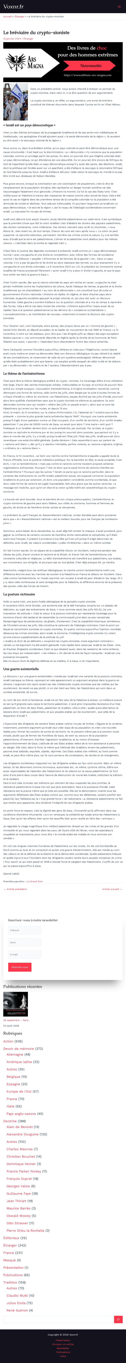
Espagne (13, 1084)
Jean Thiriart (16, 1201)
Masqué (9, 1260)
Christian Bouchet (21, 1156)
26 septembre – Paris (16, 1020)
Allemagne (15, 1054)
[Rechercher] (118, 1319)
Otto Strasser (17, 1223)
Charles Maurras (20, 1149)
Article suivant (112, 889)
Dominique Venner (21, 1164)
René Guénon (17, 1310)
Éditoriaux (11, 1238)
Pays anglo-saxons (21, 1114)
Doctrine (10, 1121)
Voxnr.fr (13, 6)
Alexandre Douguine (23, 1134)
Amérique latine (19, 1062)
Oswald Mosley (19, 1216)
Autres (12, 1069)
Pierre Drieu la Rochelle (25, 1230)
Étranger (10, 1245)
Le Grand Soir (34, 881)
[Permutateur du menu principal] (119, 6)
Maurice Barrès (19, 1208)
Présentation (13, 1268)
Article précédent (15, 889)
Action (8, 1041)
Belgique (13, 1077)
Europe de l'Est (19, 1091)
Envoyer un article (63, 1344)
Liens (63, 1356)
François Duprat (19, 1179)
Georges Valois (18, 1186)
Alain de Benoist (20, 1127)
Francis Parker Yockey (24, 1171)
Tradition (10, 1282)
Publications (13, 1275)
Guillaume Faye (19, 1193)
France (12, 1099)
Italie (10, 1106)
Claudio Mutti (17, 1295)
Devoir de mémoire (18, 1049)
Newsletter (63, 1348)
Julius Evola (16, 1303)
